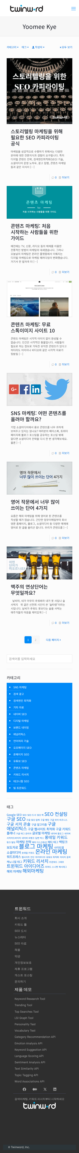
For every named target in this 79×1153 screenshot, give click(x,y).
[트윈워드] (39, 8)
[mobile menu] (73, 8)
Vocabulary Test (25, 1030)
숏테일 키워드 (28, 852)
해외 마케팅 (14, 871)
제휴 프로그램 (23, 969)
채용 (17, 950)
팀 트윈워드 (19, 788)
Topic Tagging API (26, 1075)
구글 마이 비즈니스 (58, 819)
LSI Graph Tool (24, 1018)
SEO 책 (40, 814)
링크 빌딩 (11, 842)
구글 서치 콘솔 (19, 824)
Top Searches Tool (27, 1011)
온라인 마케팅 (51, 851)
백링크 (63, 841)
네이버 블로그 (57, 833)
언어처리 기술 (21, 741)
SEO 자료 (21, 943)
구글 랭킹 (45, 819)
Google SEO (14, 815)
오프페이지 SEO (22, 748)
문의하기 (20, 981)
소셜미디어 (14, 852)
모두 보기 (67, 47)
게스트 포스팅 (23, 975)
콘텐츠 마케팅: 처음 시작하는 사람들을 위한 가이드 (34, 232)
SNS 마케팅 (20, 687)
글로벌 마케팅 (41, 833)
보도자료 (12, 847)
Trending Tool (23, 1005)
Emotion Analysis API (28, 1043)
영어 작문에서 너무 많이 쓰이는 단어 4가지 (35, 504)
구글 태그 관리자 (23, 833)
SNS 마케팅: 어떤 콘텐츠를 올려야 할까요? (38, 416)
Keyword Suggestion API (31, 1049)
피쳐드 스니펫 (51, 866)
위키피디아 (40, 857)
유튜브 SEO (20, 761)
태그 (24, 47)
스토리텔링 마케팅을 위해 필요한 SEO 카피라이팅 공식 (37, 137)
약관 (17, 956)
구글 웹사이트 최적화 (41, 829)
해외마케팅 (33, 870)
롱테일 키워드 (56, 837)
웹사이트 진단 (28, 857)
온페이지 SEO (21, 754)
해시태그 (63, 866)
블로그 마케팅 (36, 846)
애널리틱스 (19, 734)
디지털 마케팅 (21, 721)
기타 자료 (18, 707)
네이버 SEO (20, 714)
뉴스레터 (20, 937)
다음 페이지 (52, 640)
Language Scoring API (29, 1056)
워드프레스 (14, 856)
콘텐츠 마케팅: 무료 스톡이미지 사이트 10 (33, 327)
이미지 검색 (65, 857)
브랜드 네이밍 (21, 727)
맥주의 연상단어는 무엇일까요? (29, 589)
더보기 (65, 177)
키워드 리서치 (21, 774)
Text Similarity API (27, 1068)
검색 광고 (18, 694)
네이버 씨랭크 (28, 837)
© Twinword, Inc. (19, 1147)
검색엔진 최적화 (22, 701)
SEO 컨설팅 (55, 813)
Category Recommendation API (35, 1037)
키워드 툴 (21, 924)
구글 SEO (16, 818)
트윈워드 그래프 (56, 861)
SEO (24, 814)
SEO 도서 (31, 814)
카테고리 (11, 47)
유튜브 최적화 (52, 857)
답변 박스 (39, 837)
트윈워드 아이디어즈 (25, 866)
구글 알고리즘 (39, 824)
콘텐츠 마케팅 (21, 768)
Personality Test (25, 1024)
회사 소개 (21, 918)
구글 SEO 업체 (33, 819)
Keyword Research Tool (30, 999)
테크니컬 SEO (21, 781)
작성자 (38, 47)
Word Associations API (29, 1081)
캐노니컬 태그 (14, 862)
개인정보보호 (23, 962)
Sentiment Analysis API (30, 1062)
